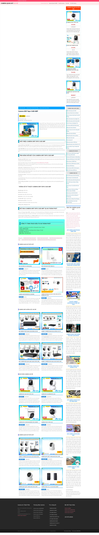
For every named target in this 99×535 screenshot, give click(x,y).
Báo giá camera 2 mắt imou (72, 142)
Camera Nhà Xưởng (53, 508)
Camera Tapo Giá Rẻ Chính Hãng (32, 107)
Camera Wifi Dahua (70, 165)
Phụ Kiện (67, 3)
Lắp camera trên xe (53, 512)
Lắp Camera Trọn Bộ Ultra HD (72, 177)
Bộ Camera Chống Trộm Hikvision (73, 198)
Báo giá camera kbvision (71, 133)
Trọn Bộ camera (61, 3)
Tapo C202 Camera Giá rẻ (72, 45)
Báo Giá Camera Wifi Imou (72, 170)
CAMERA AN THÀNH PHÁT (22, 0)
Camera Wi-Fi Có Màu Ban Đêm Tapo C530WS (28, 422)
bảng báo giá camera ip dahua (72, 135)
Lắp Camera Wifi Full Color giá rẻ (73, 167)
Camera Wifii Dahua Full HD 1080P (73, 159)
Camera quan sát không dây (70, 511)
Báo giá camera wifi (70, 137)
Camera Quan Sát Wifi (53, 3)
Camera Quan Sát (9, 3)
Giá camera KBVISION (76, 530)
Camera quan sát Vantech (38, 514)
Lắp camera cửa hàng (53, 514)
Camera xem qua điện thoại (70, 509)
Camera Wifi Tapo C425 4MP (28, 111)
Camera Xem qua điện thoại (54, 516)
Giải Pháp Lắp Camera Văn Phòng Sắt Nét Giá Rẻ (46, 239)
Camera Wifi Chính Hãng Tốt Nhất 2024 (29, 239)
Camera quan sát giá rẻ (22, 515)
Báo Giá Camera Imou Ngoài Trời (73, 118)
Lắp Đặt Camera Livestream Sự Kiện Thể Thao (73, 303)
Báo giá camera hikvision (71, 127)
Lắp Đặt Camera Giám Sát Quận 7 (29, 238)
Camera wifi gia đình (53, 510)
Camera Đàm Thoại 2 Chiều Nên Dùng (73, 147)
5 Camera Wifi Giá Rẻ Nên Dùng (73, 125)
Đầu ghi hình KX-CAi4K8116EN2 (25, 266)
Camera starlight (68, 508)
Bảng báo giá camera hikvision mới (73, 144)
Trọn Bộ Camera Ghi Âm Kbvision (73, 175)
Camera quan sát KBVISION (38, 508)
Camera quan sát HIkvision (38, 510)
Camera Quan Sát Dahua (38, 512)
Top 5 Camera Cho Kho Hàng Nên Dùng (73, 130)
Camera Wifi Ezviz (36, 517)
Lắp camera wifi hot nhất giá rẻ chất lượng (72, 196)
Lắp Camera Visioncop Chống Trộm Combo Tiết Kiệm (72, 190)
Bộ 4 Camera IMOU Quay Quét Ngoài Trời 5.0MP (29, 361)
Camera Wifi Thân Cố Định (44, 107)
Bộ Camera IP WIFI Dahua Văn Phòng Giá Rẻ (28, 331)
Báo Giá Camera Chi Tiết (71, 110)
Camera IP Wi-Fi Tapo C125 (47, 422)
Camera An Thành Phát (24, 505)
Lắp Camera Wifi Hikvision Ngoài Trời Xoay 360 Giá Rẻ (73, 154)
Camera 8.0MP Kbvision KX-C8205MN (26, 294)
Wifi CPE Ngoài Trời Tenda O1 (47, 266)
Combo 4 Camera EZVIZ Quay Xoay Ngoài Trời (51, 361)
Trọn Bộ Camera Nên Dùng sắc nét (73, 179)
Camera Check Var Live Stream (72, 112)
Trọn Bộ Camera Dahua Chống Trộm (72, 183)
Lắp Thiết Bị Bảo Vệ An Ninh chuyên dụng (72, 202)
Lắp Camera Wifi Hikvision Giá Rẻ (73, 163)
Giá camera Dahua (67, 530)
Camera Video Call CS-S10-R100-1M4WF (49, 486)
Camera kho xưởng (53, 525)
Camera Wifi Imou (36, 516)
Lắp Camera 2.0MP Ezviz (71, 161)
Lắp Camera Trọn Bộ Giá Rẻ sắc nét (73, 186)
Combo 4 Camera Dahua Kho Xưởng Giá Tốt (51, 331)
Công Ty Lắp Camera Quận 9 (42, 238)
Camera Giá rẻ (53, 530)
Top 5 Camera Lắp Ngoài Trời (72, 123)
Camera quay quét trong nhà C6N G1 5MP (50, 456)
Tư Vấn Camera (73, 3)
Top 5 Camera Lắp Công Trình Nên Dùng (73, 116)
